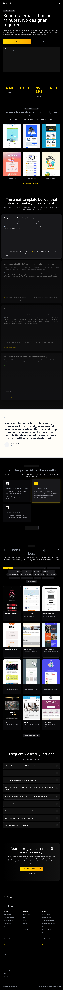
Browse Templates (37, 42)
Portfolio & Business (27, 578)
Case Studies (26, 929)
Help (5, 961)
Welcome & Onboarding (39, 568)
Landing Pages (7, 932)
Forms (5, 936)
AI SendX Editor (7, 914)
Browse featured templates (30, 183)
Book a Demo (7, 967)
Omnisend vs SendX (47, 936)
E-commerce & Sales (14, 571)
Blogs (24, 920)
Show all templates (30, 735)
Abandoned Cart (27, 571)
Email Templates (26, 914)
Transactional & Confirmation (22, 568)
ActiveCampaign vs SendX (48, 920)
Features (6, 958)
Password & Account (53, 568)
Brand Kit (6, 976)
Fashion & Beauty (14, 578)
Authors (5, 973)
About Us (6, 964)
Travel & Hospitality (48, 578)
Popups (5, 929)
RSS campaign (7, 926)
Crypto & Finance (31, 581)
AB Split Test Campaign (9, 920)
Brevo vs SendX (45, 932)
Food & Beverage (51, 574)
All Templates (8, 568)
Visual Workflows (8, 939)
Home (5, 951)
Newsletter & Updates (48, 571)
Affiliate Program (7, 970)
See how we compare (8, 397)
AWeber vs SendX (46, 939)
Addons (25, 923)
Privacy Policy (52, 986)
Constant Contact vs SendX (48, 923)
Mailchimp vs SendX (47, 917)
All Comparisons (46, 914)
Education (37, 578)
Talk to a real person (30, 873)
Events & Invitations (13, 574)
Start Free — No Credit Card (17, 42)
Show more (6, 944)
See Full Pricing (30, 528)
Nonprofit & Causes (39, 574)
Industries (25, 917)
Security (59, 986)
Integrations (26, 926)
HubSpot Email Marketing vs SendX (50, 942)
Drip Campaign (7, 923)
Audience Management (9, 942)
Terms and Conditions (43, 986)
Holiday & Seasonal (26, 574)
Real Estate (37, 571)
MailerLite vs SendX (46, 929)
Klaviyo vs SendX (46, 926)
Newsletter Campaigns (9, 917)
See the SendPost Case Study (10, 347)
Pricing (5, 955)
